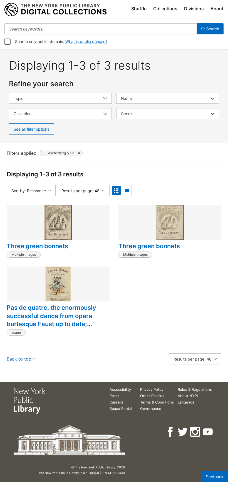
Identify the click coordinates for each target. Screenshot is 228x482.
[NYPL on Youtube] (208, 432)
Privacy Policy (151, 389)
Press (114, 396)
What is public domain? (86, 41)
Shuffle (139, 8)
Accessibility (120, 389)
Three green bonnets (37, 246)
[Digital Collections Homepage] (55, 10)
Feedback (214, 476)
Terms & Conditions (157, 402)
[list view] (126, 190)
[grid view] (116, 190)
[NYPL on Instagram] (195, 432)
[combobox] (100, 28)
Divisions (194, 8)
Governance (150, 408)
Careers (116, 402)
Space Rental (121, 408)
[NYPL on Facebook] (170, 432)
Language (186, 402)
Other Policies (152, 396)
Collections (165, 8)
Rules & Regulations (195, 389)
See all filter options (31, 129)
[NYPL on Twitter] (183, 432)
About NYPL (188, 396)
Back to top (19, 359)
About (217, 8)
